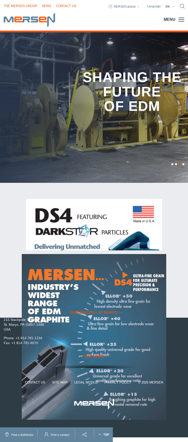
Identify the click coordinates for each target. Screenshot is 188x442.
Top (106, 434)
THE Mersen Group (20, 6)
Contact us (35, 382)
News (46, 6)
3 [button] (180, 164)
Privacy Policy (118, 382)
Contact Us (66, 6)
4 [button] (183, 164)
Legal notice (86, 382)
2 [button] (176, 164)
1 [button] (172, 164)
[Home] (29, 20)
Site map (60, 382)
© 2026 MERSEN (150, 382)
